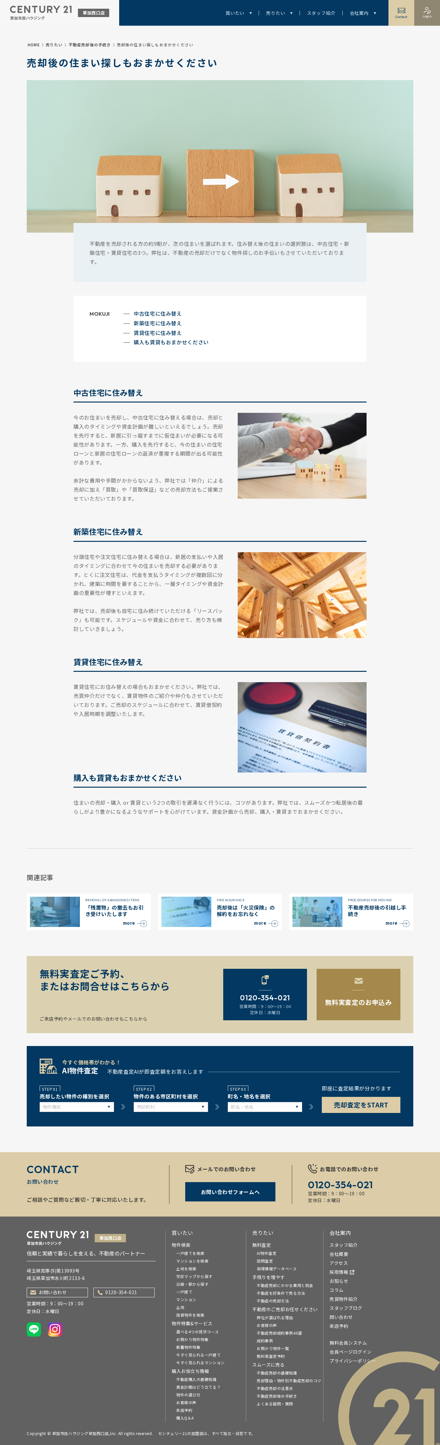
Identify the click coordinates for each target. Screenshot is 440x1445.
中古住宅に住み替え (158, 313)
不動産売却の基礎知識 (277, 1373)
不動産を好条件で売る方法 (281, 1293)
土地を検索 (186, 1268)
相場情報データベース (277, 1268)
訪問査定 (265, 1261)
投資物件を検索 (190, 1315)
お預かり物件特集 (192, 1339)
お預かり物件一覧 (273, 1348)
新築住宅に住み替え (158, 323)
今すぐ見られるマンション (200, 1362)
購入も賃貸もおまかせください (171, 342)
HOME (34, 44)
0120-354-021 (121, 1292)
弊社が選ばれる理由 (275, 1317)
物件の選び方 (188, 1394)
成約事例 (265, 1340)
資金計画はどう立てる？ (198, 1387)
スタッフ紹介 (321, 13)
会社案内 (359, 13)
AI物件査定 (266, 1253)
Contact (401, 17)
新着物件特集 (188, 1347)
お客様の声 (186, 1402)
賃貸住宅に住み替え (158, 333)
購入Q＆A (185, 1418)
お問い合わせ (53, 1292)
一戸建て (184, 1291)
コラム (337, 1290)
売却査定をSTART (361, 1104)
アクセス (339, 1263)
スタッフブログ (346, 1308)
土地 (180, 1307)
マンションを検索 (192, 1261)
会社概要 (339, 1254)
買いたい (234, 13)
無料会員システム (348, 1342)
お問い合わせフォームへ (230, 1192)
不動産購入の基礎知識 (196, 1379)
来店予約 (184, 1410)
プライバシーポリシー (353, 1360)
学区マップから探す (194, 1276)
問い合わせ (341, 1317)
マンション (186, 1299)
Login (427, 16)
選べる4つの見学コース (197, 1331)
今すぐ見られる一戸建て (198, 1354)
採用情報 (339, 1272)
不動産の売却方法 (273, 1300)
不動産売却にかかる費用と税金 (285, 1285)
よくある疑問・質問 (275, 1403)
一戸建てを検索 (190, 1253)
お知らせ (339, 1281)
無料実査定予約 (271, 1356)
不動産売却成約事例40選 (279, 1333)
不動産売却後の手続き (90, 44)
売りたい (275, 13)
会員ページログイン (351, 1351)
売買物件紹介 (344, 1299)
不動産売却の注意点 (275, 1388)
